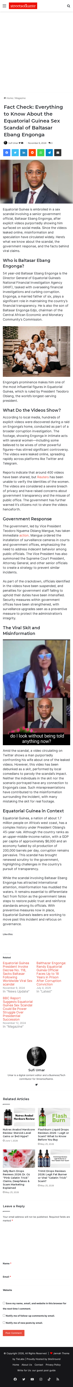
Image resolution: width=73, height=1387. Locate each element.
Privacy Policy (53, 1364)
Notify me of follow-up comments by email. (30, 1315)
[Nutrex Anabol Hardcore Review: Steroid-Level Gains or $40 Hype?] (19, 1117)
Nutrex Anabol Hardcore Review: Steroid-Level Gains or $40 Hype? (19, 1133)
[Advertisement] (36, 53)
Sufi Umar (13, 143)
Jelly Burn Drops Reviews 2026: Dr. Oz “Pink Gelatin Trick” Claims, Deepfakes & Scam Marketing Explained (16, 1179)
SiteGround (54, 1359)
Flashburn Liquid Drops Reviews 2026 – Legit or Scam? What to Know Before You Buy (53, 1134)
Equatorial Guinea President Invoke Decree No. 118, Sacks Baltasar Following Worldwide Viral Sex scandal (17, 973)
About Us (27, 1364)
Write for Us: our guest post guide (36, 1370)
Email (7, 1276)
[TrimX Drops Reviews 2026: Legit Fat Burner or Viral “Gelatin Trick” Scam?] (54, 1158)
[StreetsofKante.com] (23, 5)
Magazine (20, 98)
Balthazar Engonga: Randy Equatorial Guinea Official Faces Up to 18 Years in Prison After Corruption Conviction (51, 973)
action (24, 535)
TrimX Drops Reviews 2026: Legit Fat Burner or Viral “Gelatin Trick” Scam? (52, 1176)
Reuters (43, 477)
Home (9, 98)
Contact (39, 1364)
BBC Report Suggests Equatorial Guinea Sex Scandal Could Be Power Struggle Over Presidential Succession (18, 1008)
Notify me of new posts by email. (24, 1322)
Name (7, 1263)
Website (7, 1290)
